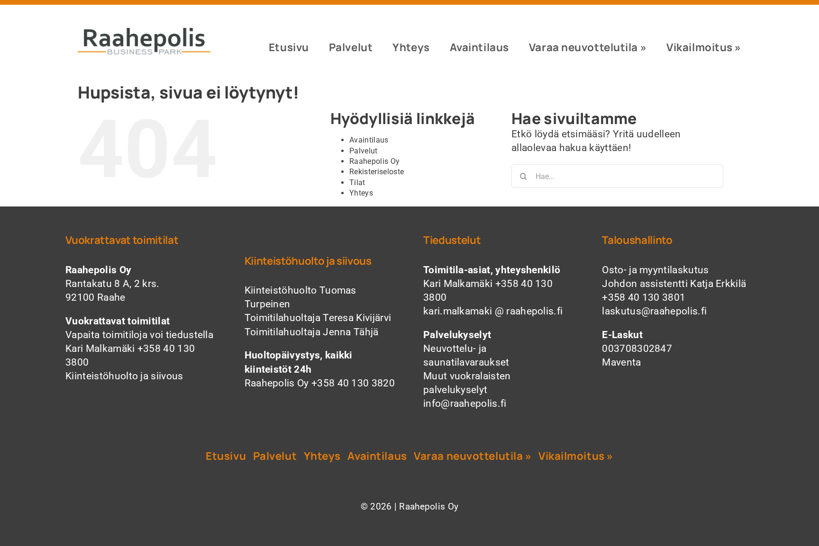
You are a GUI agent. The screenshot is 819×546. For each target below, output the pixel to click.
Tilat (357, 182)
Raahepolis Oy (374, 161)
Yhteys (361, 192)
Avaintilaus (368, 139)
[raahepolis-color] (144, 32)
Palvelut (363, 150)
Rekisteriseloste (376, 171)
